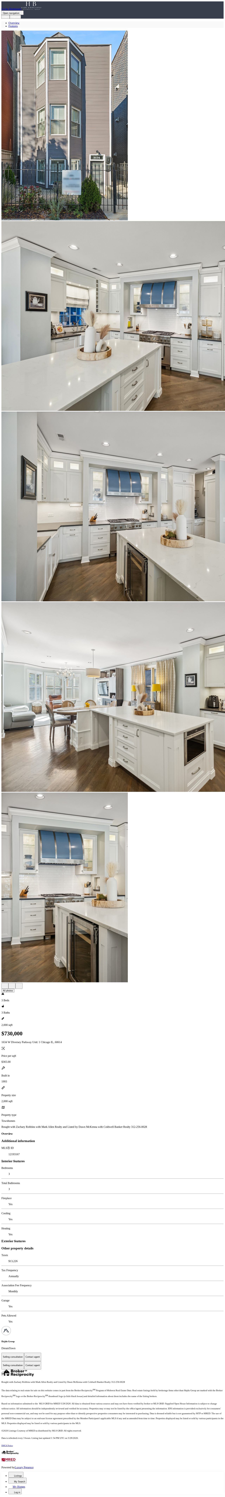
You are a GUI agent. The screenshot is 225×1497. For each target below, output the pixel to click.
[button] (112, 126)
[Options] (4, 986)
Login (5, 16)
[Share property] (18, 986)
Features (13, 26)
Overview (14, 22)
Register (15, 16)
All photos (8, 990)
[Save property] (11, 986)
